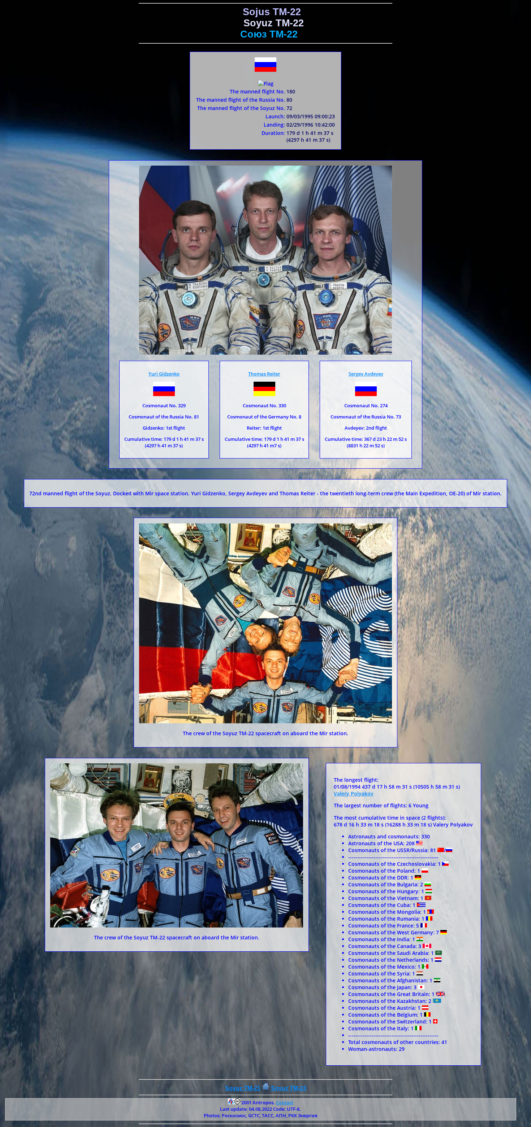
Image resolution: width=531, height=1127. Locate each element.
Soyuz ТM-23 (288, 1088)
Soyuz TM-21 (242, 1088)
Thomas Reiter (264, 373)
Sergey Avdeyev (366, 373)
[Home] (265, 1088)
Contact (284, 1102)
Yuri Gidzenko (164, 373)
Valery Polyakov (354, 793)
